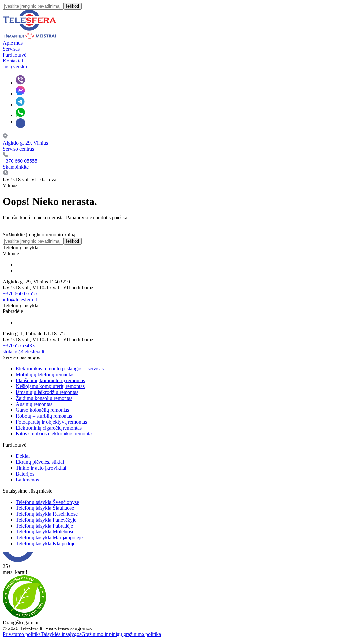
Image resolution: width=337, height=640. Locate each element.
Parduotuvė (14, 55)
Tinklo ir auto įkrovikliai (41, 468)
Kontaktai (13, 60)
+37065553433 (19, 345)
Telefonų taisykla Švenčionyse (47, 502)
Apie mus (13, 43)
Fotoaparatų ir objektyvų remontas (51, 422)
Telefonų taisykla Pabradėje (44, 526)
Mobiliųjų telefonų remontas (45, 374)
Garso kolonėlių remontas (42, 410)
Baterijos (25, 474)
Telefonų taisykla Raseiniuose (47, 514)
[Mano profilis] (20, 123)
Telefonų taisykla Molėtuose (45, 531)
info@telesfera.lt (20, 299)
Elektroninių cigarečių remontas (49, 428)
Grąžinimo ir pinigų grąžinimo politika (121, 634)
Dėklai (23, 456)
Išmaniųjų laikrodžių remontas (47, 392)
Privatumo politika (22, 634)
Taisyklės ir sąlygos (61, 634)
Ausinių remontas (34, 404)
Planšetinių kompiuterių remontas (50, 380)
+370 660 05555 (20, 293)
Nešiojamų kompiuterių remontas (50, 386)
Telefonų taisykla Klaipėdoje (45, 543)
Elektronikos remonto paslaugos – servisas (60, 368)
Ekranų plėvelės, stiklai (40, 462)
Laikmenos (27, 479)
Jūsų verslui (15, 66)
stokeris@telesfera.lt (23, 351)
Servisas (11, 49)
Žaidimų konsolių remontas (44, 398)
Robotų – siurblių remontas (44, 416)
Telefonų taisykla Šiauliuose (45, 508)
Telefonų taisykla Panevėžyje (46, 520)
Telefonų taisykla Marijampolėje (49, 537)
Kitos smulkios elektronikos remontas (54, 433)
